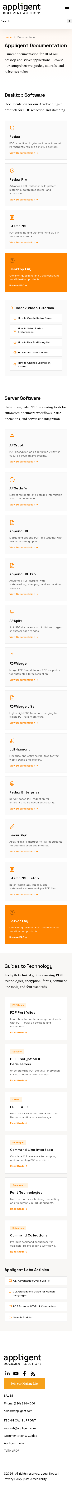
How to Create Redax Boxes (35, 318)
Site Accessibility (35, 1479)
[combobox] (33, 21)
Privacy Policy (13, 1479)
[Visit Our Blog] (33, 1373)
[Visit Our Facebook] (24, 1373)
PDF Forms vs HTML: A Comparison (34, 1306)
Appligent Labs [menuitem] (14, 1443)
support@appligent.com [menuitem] (20, 1428)
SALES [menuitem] (8, 1395)
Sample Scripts (22, 1317)
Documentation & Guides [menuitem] (20, 1436)
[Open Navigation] (67, 8)
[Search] (69, 21)
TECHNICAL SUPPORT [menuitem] (20, 1420)
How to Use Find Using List (34, 342)
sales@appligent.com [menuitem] (18, 1411)
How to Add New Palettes (33, 352)
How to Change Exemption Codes (34, 364)
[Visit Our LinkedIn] (7, 1373)
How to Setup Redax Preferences (30, 330)
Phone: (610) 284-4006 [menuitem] (19, 1403)
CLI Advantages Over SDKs (30, 1280)
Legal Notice (49, 1473)
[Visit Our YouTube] (16, 1373)
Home (8, 37)
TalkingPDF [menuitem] (11, 1450)
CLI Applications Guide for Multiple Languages (34, 1293)
